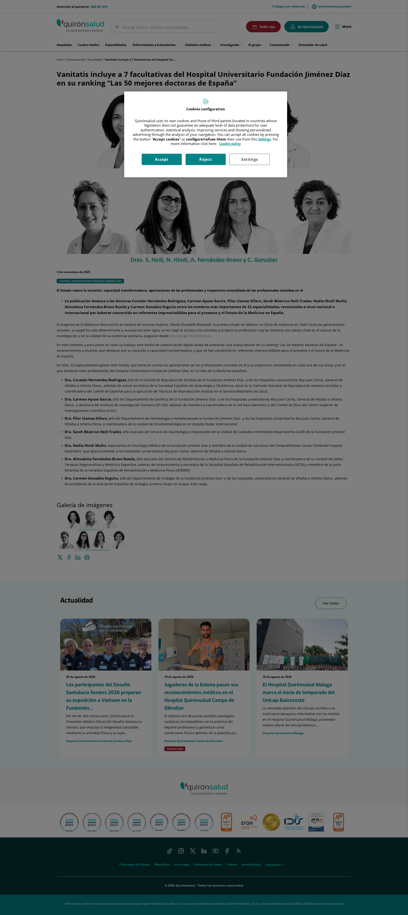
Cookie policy (230, 143)
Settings (249, 159)
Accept (162, 159)
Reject (205, 159)
